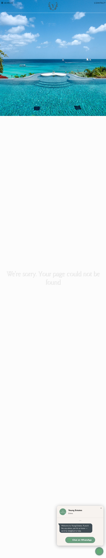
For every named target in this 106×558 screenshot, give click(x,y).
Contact (100, 2)
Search (8, 2)
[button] (101, 508)
